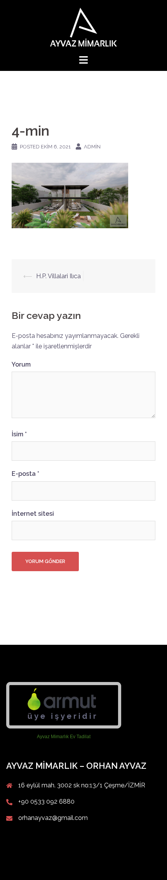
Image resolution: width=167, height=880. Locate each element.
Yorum (21, 364)
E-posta (25, 473)
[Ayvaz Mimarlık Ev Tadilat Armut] (63, 705)
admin (92, 147)
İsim (19, 434)
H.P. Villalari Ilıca (58, 276)
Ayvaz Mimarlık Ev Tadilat (63, 736)
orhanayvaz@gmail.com (53, 817)
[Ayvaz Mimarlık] (83, 26)
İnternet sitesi (33, 513)
